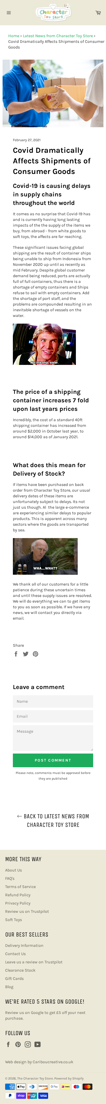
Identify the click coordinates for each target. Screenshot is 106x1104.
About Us (13, 870)
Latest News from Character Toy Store (58, 35)
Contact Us (15, 953)
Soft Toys (13, 919)
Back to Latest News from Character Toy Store (55, 820)
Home (13, 35)
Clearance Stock (20, 970)
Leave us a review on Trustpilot (34, 961)
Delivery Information (24, 945)
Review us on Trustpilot (27, 911)
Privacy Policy (17, 903)
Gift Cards (14, 978)
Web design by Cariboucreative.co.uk (39, 1061)
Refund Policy (17, 894)
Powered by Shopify (69, 1078)
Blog (9, 986)
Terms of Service (20, 886)
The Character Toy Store (35, 1078)
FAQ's (9, 878)
